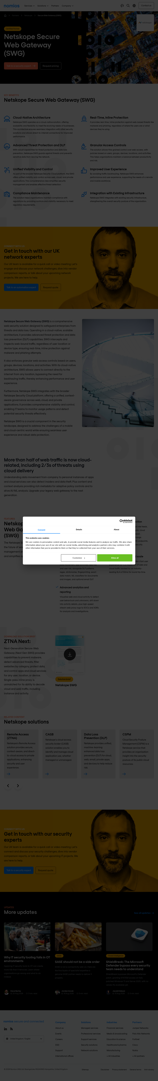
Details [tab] (79, 529)
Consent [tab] (41, 530)
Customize (77, 558)
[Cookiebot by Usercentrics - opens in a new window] (121, 521)
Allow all (115, 558)
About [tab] (116, 529)
